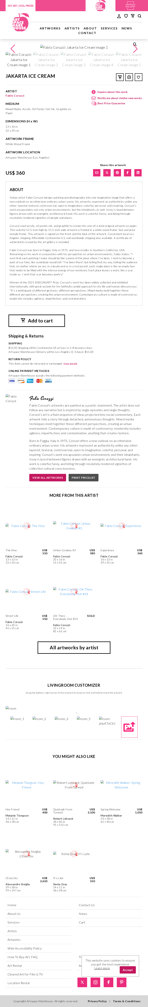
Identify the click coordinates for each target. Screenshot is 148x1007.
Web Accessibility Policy (25, 948)
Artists (72, 28)
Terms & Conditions (126, 1001)
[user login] (119, 16)
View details (70, 363)
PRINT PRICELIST (83, 477)
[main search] (139, 16)
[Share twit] (107, 172)
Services (109, 28)
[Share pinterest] (117, 172)
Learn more (102, 968)
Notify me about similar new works (120, 98)
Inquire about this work (113, 92)
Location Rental (19, 983)
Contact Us (87, 905)
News (127, 28)
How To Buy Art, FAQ (23, 957)
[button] (135, 48)
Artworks (50, 28)
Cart (82, 922)
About (90, 28)
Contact (87, 33)
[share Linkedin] (138, 172)
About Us (14, 913)
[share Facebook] (127, 172)
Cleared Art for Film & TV (25, 974)
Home (12, 905)
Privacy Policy (97, 1001)
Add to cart (40, 320)
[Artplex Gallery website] (130, 5)
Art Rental (15, 965)
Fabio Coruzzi (15, 95)
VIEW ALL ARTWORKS (47, 477)
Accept (128, 970)
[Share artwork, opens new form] (96, 172)
